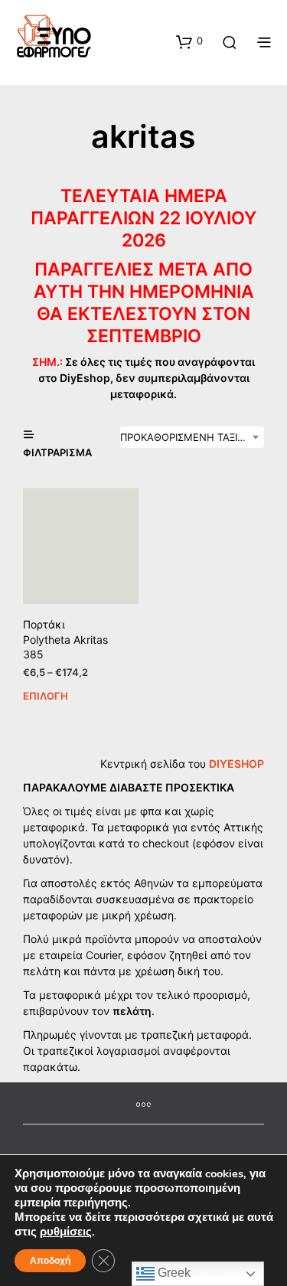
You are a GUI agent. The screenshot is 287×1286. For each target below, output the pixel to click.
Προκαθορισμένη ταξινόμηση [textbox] (192, 437)
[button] (189, 41)
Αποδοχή (50, 1261)
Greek (173, 1272)
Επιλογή (45, 696)
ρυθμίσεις (66, 1232)
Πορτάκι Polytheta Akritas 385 (65, 639)
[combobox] (192, 437)
